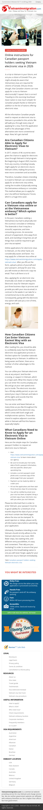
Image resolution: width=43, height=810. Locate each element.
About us (12, 677)
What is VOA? (14, 706)
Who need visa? (14, 710)
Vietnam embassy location (18, 716)
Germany (12, 782)
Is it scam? (13, 726)
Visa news (12, 680)
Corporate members (16, 719)
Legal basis (13, 660)
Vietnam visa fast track (17, 693)
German (12, 755)
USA (10, 762)
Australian (13, 733)
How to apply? (14, 703)
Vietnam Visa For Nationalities (15, 50)
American (12, 739)
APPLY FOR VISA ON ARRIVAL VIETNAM (21, 613)
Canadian (12, 746)
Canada (12, 769)
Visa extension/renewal (17, 690)
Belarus (12, 775)
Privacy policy (14, 663)
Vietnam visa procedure (17, 696)
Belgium (12, 785)
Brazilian (12, 752)
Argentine (12, 736)
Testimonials (13, 686)
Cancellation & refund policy (19, 670)
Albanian (12, 742)
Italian (11, 749)
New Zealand (14, 766)
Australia (12, 772)
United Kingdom (15, 778)
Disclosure (13, 657)
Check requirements (16, 713)
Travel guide (13, 683)
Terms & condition (15, 666)
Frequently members (16, 722)
